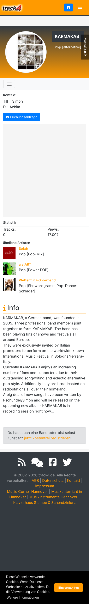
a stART (25, 264)
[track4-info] (37, 462)
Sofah (23, 248)
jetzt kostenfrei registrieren (47, 438)
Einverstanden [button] (68, 587)
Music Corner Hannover (27, 491)
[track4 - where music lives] (12, 7)
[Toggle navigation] (80, 7)
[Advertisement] (44, 170)
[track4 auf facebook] (52, 462)
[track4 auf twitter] (67, 462)
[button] (68, 7)
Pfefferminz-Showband (37, 280)
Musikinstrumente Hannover (53, 497)
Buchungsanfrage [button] (23, 117)
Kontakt (73, 480)
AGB (35, 480)
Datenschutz (53, 480)
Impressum (44, 486)
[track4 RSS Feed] (21, 462)
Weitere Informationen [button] (23, 597)
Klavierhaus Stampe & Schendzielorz (44, 502)
